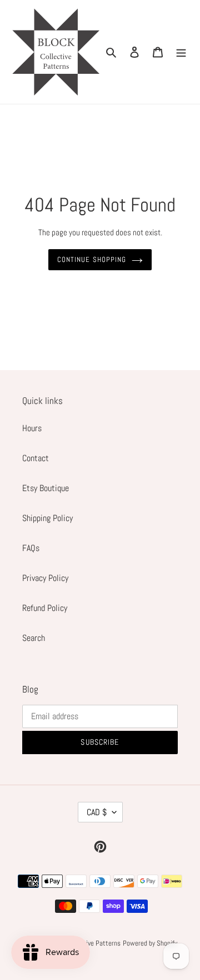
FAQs (30, 548)
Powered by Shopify (150, 943)
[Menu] (181, 52)
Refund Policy (44, 608)
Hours (32, 428)
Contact (35, 458)
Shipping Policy (47, 518)
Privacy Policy (45, 578)
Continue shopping (91, 259)
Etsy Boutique (45, 488)
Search (33, 638)
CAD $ (97, 812)
